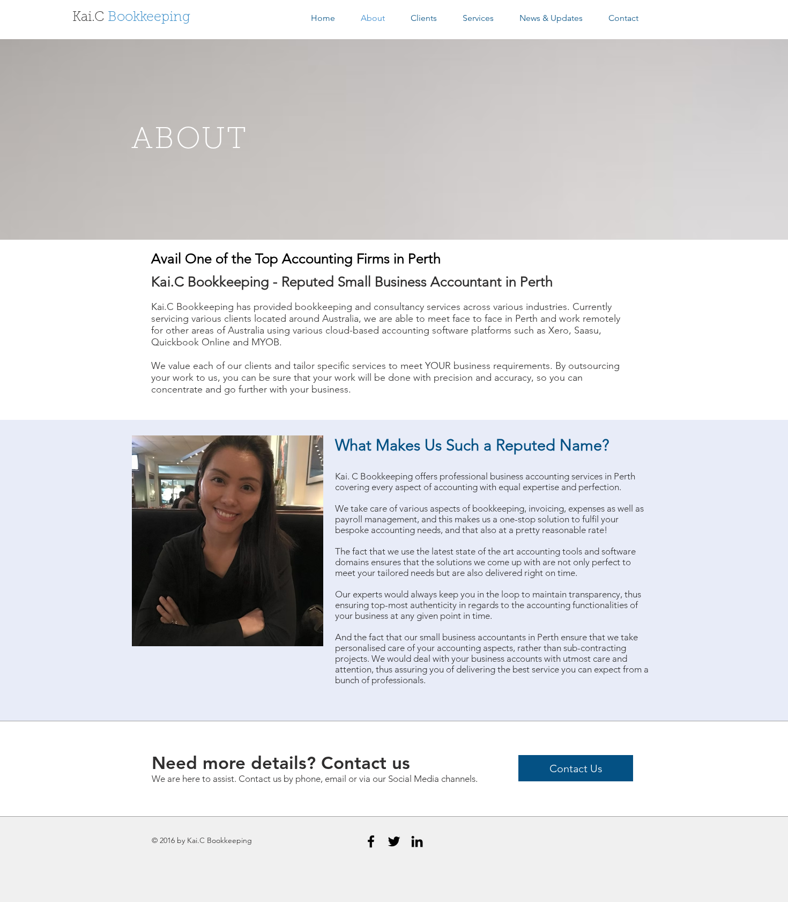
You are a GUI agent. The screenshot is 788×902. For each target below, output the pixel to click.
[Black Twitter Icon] (394, 841)
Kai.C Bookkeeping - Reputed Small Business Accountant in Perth (352, 281)
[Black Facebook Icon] (371, 841)
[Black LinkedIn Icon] (417, 841)
